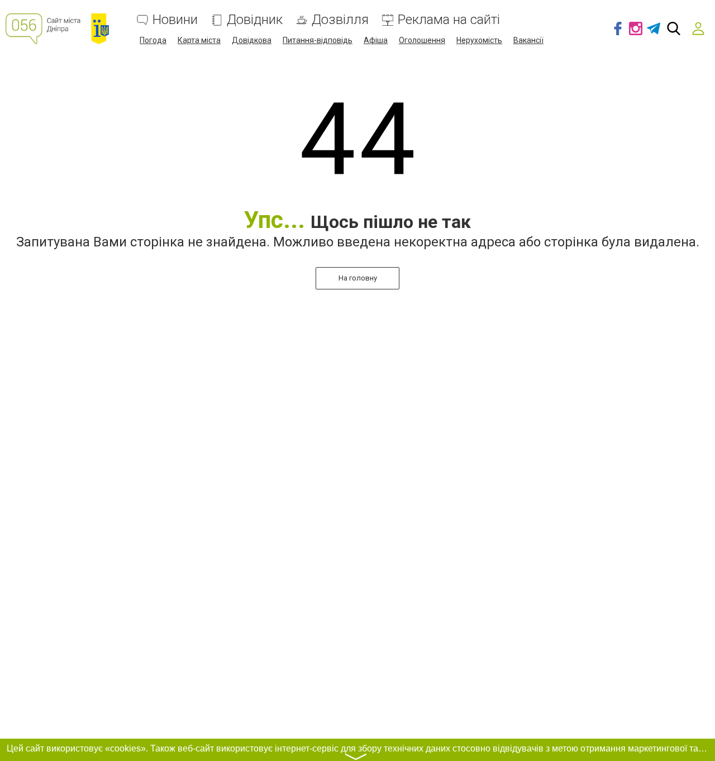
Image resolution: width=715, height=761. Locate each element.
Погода (153, 40)
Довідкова (251, 40)
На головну (358, 278)
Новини (175, 19)
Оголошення (422, 40)
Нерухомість (479, 40)
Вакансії (528, 40)
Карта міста (199, 40)
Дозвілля (340, 19)
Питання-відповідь (317, 40)
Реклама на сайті (449, 19)
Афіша (376, 40)
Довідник (255, 19)
